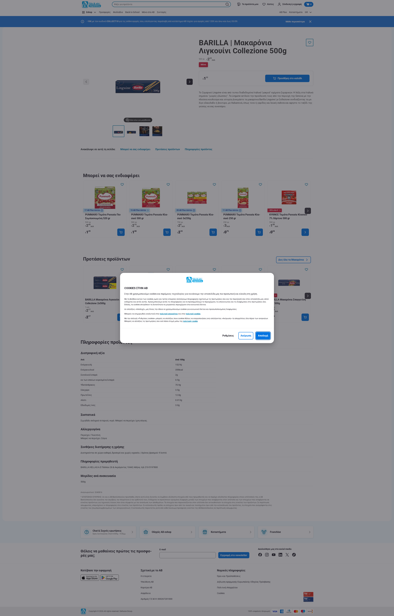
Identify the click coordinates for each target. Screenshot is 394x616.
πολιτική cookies (193, 314)
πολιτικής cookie (190, 321)
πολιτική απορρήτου (169, 314)
